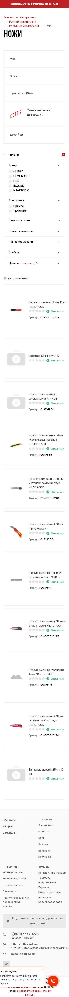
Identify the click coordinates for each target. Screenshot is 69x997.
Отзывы (43, 844)
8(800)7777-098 (25, 934)
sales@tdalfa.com (23, 953)
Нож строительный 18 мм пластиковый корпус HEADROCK (46, 720)
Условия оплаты (13, 872)
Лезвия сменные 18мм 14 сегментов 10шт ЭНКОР (45, 575)
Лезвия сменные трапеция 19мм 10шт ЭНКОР (46, 672)
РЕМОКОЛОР (21, 176)
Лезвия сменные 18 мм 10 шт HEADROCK (48, 305)
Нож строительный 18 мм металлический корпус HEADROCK (46, 483)
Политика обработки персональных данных (16, 901)
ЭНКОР (18, 171)
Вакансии (44, 850)
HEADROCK (21, 190)
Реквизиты (9, 891)
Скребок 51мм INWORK (44, 356)
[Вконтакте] (6, 964)
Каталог (10, 819)
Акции (8, 826)
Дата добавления (16, 278)
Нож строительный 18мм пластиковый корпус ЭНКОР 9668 (46, 440)
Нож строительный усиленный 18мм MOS (43, 396)
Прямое (18, 206)
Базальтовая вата (50, 902)
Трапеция (19, 211)
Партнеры (44, 856)
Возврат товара (13, 884)
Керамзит (44, 887)
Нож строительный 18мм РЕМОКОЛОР (46, 526)
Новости (43, 831)
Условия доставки (14, 878)
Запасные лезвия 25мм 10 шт (46, 772)
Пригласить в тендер (52, 872)
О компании (45, 825)
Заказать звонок (22, 938)
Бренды (9, 832)
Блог (41, 837)
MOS (16, 181)
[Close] (62, 986)
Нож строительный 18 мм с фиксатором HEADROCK (47, 623)
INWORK (18, 185)
